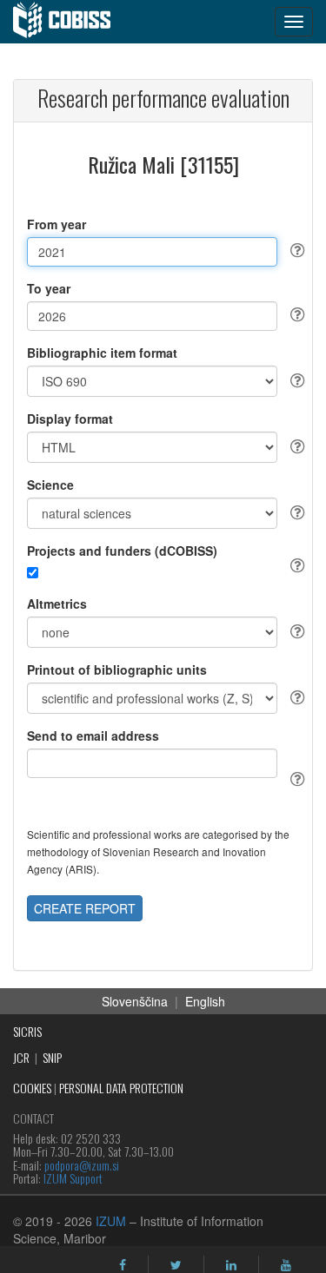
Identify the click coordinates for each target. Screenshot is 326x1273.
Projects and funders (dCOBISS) (122, 550)
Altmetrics (57, 603)
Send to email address (93, 735)
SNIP (52, 1057)
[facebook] (122, 1265)
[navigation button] (294, 21)
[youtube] (286, 1265)
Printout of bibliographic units (117, 669)
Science (50, 484)
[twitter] (176, 1265)
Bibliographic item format (102, 352)
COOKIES (32, 1087)
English (205, 1001)
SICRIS (27, 1031)
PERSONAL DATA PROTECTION (121, 1087)
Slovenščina (135, 1001)
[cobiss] (71, 21)
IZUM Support (73, 1178)
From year (56, 224)
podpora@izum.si (81, 1165)
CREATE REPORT (85, 908)
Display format (70, 418)
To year (48, 288)
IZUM (111, 1221)
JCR (21, 1057)
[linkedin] (231, 1265)
